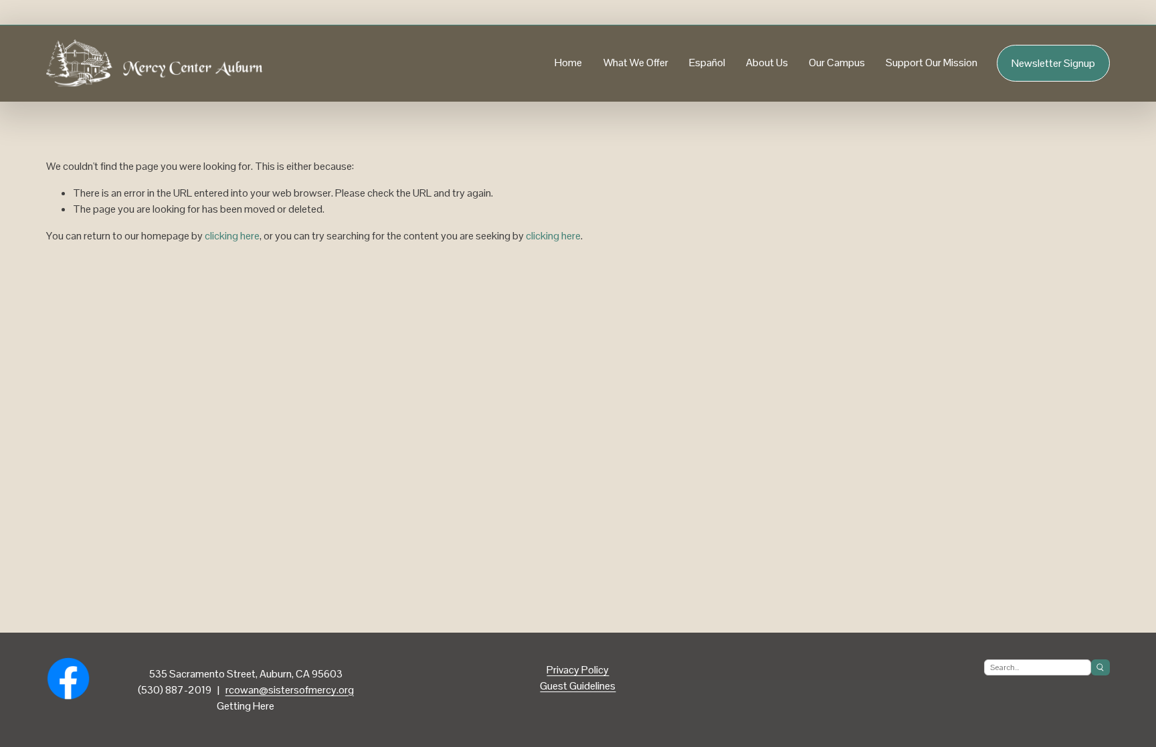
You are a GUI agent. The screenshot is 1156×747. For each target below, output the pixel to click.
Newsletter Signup (1053, 63)
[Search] (1100, 667)
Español (707, 63)
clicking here (232, 236)
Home (568, 63)
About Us (767, 63)
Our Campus (837, 63)
